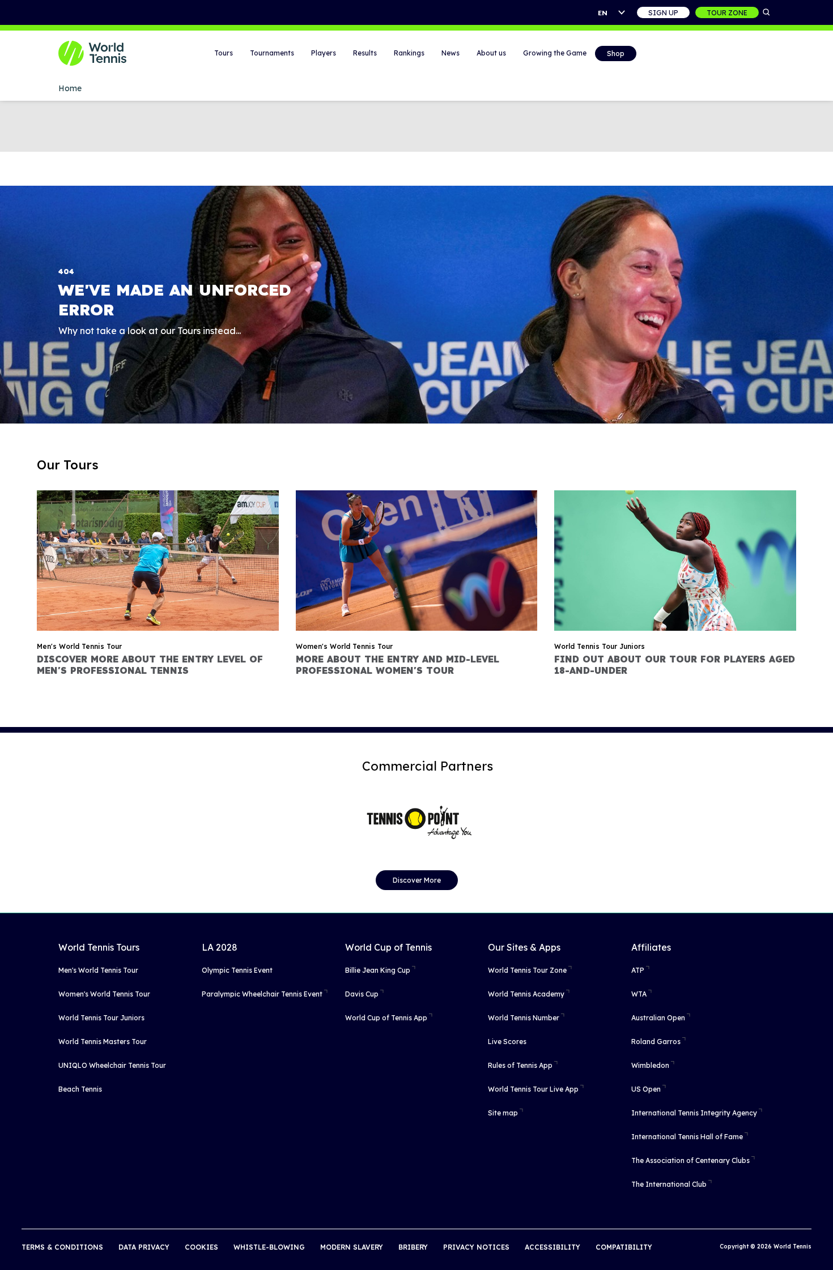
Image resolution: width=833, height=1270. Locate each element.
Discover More (417, 880)
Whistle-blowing (269, 1247)
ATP (637, 970)
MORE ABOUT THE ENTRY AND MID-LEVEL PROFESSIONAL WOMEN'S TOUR (397, 664)
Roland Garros (656, 1041)
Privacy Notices (476, 1247)
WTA (639, 994)
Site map (503, 1113)
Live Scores (507, 1041)
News (450, 53)
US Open (646, 1089)
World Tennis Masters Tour (102, 1041)
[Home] (106, 53)
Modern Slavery (351, 1247)
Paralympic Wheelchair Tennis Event (262, 994)
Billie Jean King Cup (377, 970)
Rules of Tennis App (520, 1065)
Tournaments (272, 53)
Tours (223, 53)
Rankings (409, 53)
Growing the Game (554, 53)
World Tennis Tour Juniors (101, 1018)
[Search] (767, 12)
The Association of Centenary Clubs (690, 1160)
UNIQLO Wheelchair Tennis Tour (112, 1065)
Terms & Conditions (62, 1247)
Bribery (413, 1247)
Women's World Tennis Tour (104, 994)
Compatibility (624, 1247)
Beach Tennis (80, 1089)
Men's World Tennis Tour (98, 970)
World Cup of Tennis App (386, 1018)
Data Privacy (143, 1247)
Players (323, 53)
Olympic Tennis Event (237, 970)
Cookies (201, 1247)
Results (365, 53)
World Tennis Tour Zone (527, 970)
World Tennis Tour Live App (533, 1089)
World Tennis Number (523, 1018)
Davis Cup (362, 994)
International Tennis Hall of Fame (687, 1136)
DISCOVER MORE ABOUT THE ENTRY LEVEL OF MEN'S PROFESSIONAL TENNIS (150, 664)
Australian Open (658, 1018)
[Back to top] (823, 1249)
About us (491, 53)
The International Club (669, 1184)
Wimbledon (650, 1065)
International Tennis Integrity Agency (694, 1113)
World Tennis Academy (526, 994)
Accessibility (552, 1247)
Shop (615, 53)
